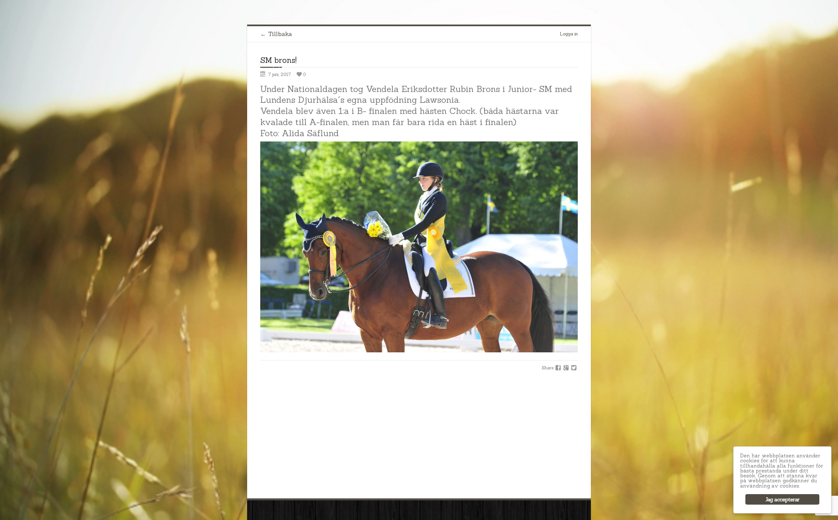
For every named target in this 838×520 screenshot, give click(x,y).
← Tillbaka (276, 34)
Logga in (569, 34)
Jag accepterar (782, 499)
